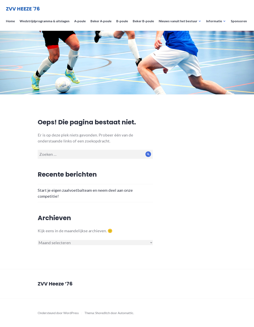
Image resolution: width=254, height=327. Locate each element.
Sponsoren (239, 21)
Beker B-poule (143, 21)
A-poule (80, 21)
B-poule (122, 21)
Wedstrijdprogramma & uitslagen (44, 21)
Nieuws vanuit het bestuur (178, 21)
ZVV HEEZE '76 (23, 8)
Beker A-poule (101, 21)
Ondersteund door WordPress (58, 313)
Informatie (214, 21)
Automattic (125, 313)
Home (10, 21)
